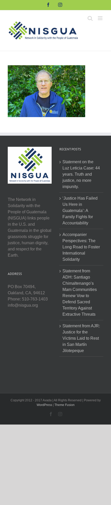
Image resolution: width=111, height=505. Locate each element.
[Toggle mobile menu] (100, 18)
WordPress (44, 405)
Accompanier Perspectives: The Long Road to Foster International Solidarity (81, 247)
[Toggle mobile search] (90, 18)
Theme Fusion (64, 405)
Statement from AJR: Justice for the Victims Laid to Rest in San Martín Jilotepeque (81, 338)
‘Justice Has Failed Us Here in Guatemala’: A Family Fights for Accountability (80, 210)
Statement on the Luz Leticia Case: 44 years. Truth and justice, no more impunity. (81, 174)
